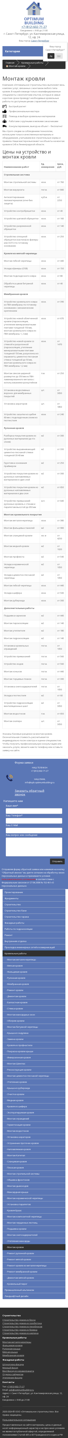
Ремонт (9, 935)
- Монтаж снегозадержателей (21, 1234)
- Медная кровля (14, 1100)
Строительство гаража (17, 916)
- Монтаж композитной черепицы (23, 1216)
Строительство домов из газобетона (22, 1323)
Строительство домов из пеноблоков (22, 1326)
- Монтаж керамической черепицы (24, 1198)
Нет (59, 56)
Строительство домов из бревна (19, 1329)
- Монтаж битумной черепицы (21, 1026)
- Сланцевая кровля (16, 1161)
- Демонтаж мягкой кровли (19, 1277)
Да (51, 56)
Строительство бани (16, 910)
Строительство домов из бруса (18, 1319)
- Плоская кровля (14, 1167)
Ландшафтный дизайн (16, 1296)
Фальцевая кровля (12, 1345)
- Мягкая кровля (14, 965)
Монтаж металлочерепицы (16, 1342)
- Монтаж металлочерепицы (20, 959)
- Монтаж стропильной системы (22, 1173)
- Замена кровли (14, 1039)
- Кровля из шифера (16, 1106)
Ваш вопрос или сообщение (21, 835)
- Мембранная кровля (17, 984)
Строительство (13, 904)
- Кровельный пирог (16, 1283)
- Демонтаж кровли (15, 996)
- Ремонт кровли (14, 990)
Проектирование (14, 892)
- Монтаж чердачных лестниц (21, 1222)
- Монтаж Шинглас (15, 1063)
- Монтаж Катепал (15, 1155)
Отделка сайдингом (12, 1374)
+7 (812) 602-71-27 (34, 27)
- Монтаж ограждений (17, 1118)
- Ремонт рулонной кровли (19, 1253)
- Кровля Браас (13, 1210)
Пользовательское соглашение (19, 1419)
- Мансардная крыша (16, 1192)
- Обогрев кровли (14, 1020)
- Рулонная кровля (15, 977)
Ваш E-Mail (12, 825)
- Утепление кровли (16, 1081)
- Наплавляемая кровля (18, 1149)
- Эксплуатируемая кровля (19, 1112)
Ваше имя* (12, 805)
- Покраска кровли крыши (19, 1051)
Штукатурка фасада (13, 1364)
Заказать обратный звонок (29, 792)
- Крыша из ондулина (16, 1032)
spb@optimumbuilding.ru (21, 1389)
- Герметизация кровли (18, 1124)
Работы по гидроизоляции (19, 928)
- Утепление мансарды (17, 1241)
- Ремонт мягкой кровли (18, 1259)
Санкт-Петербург (40, 40)
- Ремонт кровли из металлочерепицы (26, 1265)
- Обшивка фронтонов (17, 1179)
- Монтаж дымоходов (16, 1185)
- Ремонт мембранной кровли (21, 1271)
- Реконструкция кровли (18, 1069)
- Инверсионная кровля (18, 1057)
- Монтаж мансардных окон (20, 1014)
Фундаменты (11, 898)
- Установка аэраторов (18, 1137)
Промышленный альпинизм (19, 1289)
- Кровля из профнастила (18, 1045)
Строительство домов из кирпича (20, 1333)
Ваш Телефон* (14, 815)
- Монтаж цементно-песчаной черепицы (27, 1075)
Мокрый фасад (10, 1367)
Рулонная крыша (11, 1348)
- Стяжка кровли (14, 1008)
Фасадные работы (14, 922)
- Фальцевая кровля (16, 971)
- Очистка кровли (14, 1094)
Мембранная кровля (13, 1355)
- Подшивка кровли (15, 1228)
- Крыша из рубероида (17, 1088)
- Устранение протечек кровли (22, 1143)
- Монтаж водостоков (17, 1130)
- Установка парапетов (18, 1204)
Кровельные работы (16, 953)
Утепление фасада (12, 1377)
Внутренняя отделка (15, 941)
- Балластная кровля (16, 1002)
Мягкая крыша (10, 1352)
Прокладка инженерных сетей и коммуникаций (30, 947)
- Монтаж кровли (14, 1247)
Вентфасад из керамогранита (18, 1371)
